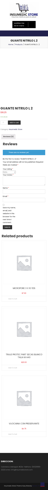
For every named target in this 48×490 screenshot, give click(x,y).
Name (6, 188)
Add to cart (14, 122)
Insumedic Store (15, 129)
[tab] (8, 136)
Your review (8, 175)
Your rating (8, 169)
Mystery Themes (38, 486)
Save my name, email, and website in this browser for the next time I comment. (9, 215)
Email (5, 196)
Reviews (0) (8, 136)
